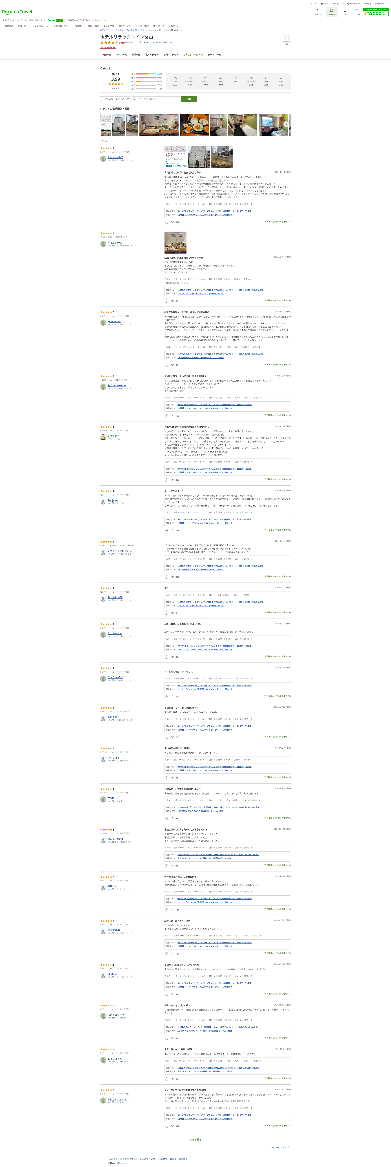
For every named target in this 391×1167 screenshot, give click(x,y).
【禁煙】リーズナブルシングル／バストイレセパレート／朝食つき (204, 215)
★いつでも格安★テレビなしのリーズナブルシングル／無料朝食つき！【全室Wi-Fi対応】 (214, 211)
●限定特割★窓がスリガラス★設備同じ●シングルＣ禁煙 (200, 357)
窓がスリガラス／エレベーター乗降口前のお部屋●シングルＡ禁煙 (204, 1031)
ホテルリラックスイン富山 (126, 37)
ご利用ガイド (324, 4)
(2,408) (193, 54)
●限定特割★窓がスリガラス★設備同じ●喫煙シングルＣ (200, 569)
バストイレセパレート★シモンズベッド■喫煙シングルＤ (200, 293)
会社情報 (113, 1159)
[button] (105, 125)
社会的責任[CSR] (148, 1159)
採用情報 (163, 1159)
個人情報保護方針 (128, 1159)
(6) (152, 54)
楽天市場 (367, 4)
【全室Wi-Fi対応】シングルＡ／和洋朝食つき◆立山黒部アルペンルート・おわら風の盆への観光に (218, 854)
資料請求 (183, 1159)
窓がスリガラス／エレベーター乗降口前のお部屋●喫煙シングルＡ (204, 858)
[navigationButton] (286, 124)
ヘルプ (313, 4)
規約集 (173, 1159)
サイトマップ (338, 4)
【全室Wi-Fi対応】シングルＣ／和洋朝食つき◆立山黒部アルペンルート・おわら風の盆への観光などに (220, 354)
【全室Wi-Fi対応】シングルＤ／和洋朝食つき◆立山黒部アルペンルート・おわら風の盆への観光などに (220, 290)
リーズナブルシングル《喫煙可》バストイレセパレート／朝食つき (204, 649)
